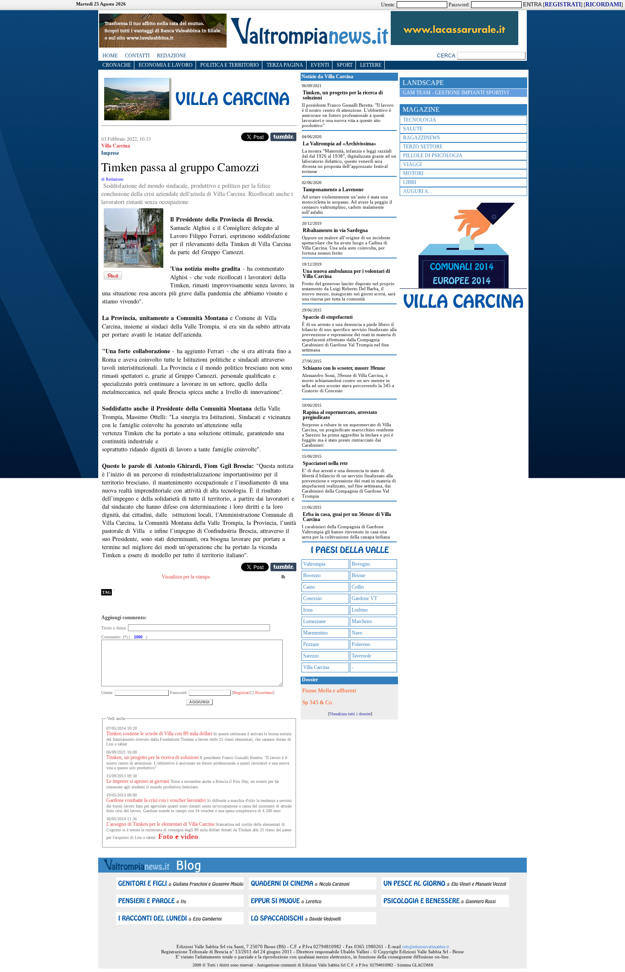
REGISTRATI (563, 4)
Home (110, 56)
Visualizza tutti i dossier (350, 713)
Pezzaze (311, 644)
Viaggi (412, 164)
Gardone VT (364, 598)
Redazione (171, 56)
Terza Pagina (285, 65)
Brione (358, 575)
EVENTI (320, 65)
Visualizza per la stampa (186, 577)
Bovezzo (312, 575)
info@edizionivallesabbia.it (425, 946)
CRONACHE (116, 65)
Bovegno (361, 564)
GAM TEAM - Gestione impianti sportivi (456, 93)
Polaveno (361, 644)
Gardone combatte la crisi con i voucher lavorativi (156, 800)
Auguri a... (417, 191)
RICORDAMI (603, 4)
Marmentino (315, 633)
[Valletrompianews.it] (308, 43)
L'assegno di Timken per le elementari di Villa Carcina (160, 824)
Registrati (241, 692)
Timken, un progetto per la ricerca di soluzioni (152, 757)
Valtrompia (314, 564)
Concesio (312, 598)
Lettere (370, 65)
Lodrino (360, 610)
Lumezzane (314, 621)
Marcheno (362, 621)
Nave (357, 633)
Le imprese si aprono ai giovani (137, 781)
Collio (358, 587)
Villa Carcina (316, 667)
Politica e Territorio (229, 65)
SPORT (344, 65)
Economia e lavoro (166, 65)
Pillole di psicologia (433, 156)
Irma (307, 610)
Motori (413, 173)
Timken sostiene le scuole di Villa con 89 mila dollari (159, 734)
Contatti (137, 56)
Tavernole (361, 656)
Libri (409, 182)
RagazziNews (421, 138)
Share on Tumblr (283, 137)
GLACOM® (423, 965)
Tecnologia (419, 120)
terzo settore (423, 147)
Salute (413, 129)
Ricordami (263, 692)
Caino (309, 587)
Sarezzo (311, 656)
